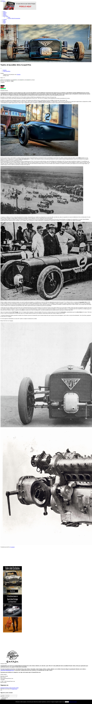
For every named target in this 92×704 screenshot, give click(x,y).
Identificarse (3, 699)
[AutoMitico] (12, 662)
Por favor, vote (3, 81)
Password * (3, 696)
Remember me (5, 697)
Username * (3, 695)
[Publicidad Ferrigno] (12, 603)
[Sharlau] (12, 632)
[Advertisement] (47, 557)
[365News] (3, 1)
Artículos (18, 74)
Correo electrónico (6, 71)
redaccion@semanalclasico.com (7, 670)
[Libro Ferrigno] (19, 9)
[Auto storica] (12, 616)
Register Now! (14, 688)
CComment (12, 547)
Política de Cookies (73, 701)
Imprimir (4, 70)
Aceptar (66, 701)
